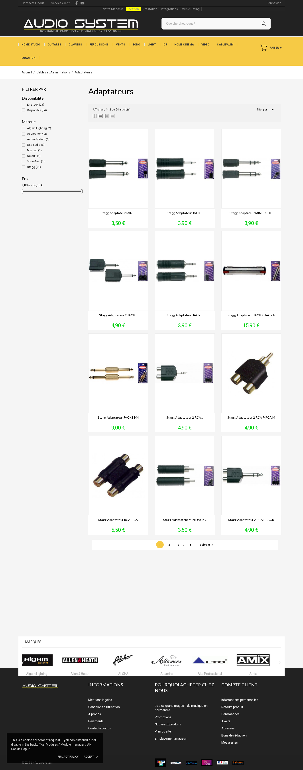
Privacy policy (68, 756)
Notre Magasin (113, 9)
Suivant (207, 544)
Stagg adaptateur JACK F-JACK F (251, 315)
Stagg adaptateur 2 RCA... (184, 417)
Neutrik (34, 156)
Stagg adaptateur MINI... (118, 213)
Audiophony (37, 133)
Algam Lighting (39, 128)
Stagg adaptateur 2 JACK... (118, 315)
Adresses (228, 728)
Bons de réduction (234, 735)
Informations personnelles (239, 700)
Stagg (34, 167)
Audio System (38, 139)
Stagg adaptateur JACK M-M (118, 417)
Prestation (150, 9)
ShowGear (36, 161)
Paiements (96, 721)
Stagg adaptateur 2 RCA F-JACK (251, 520)
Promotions (163, 717)
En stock (35, 104)
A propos (94, 714)
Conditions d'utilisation (104, 707)
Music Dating (191, 9)
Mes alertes (229, 742)
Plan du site (163, 731)
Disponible (37, 110)
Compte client (239, 684)
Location (133, 9)
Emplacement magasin (171, 738)
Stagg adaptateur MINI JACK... (251, 213)
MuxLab (34, 150)
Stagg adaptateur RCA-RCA (118, 520)
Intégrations (169, 9)
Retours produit (232, 707)
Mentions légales (100, 700)
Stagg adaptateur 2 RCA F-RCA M (251, 417)
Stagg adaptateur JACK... (185, 213)
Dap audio (36, 144)
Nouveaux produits (168, 724)
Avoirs (225, 721)
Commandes (230, 714)
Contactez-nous (33, 3)
